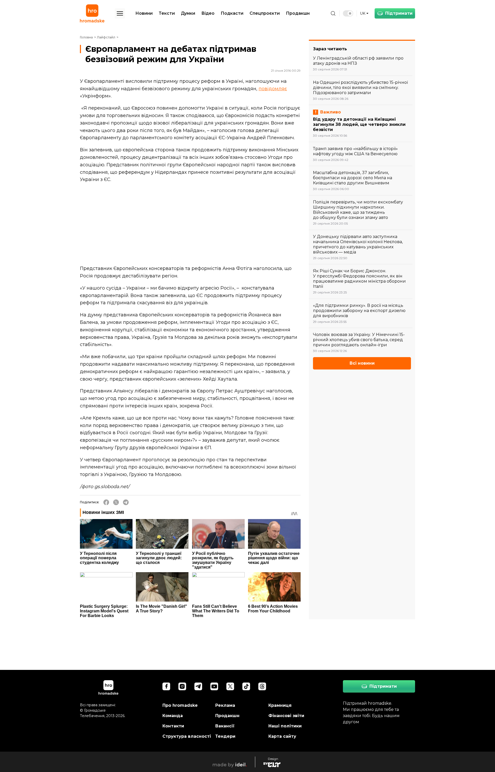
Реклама (225, 705)
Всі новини (362, 363)
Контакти (173, 726)
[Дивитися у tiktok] (246, 686)
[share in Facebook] (106, 502)
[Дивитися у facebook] (166, 686)
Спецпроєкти (265, 13)
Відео (207, 13)
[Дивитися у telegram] (198, 686)
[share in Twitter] (116, 502)
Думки (188, 13)
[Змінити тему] (348, 13)
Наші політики (285, 726)
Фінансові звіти (286, 715)
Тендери (225, 736)
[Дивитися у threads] (262, 686)
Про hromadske (180, 705)
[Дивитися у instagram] (182, 686)
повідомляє (273, 89)
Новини (144, 13)
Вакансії (225, 726)
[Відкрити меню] (120, 13)
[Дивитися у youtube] (214, 686)
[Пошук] (333, 13)
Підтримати (398, 13)
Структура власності (186, 736)
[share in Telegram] (126, 502)
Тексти (167, 13)
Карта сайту (282, 736)
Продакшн (298, 13)
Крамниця (280, 705)
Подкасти (232, 13)
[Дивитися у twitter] (230, 686)
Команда (172, 715)
